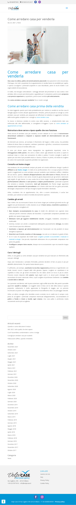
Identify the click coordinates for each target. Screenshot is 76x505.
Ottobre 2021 (12, 350)
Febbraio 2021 (12, 371)
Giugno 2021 (12, 359)
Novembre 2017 (13, 447)
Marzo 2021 (11, 368)
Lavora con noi (45, 474)
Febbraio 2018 (12, 438)
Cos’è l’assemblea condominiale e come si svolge (23, 332)
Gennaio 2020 (12, 401)
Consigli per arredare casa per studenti (20, 336)
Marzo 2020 (11, 395)
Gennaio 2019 (12, 423)
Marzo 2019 (11, 417)
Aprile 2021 (11, 365)
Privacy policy (60, 502)
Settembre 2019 (13, 414)
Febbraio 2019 (12, 420)
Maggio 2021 (12, 362)
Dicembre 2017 (12, 444)
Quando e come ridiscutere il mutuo (19, 326)
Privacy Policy (44, 480)
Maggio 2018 (12, 429)
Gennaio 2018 (12, 441)
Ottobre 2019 (12, 411)
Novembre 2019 (13, 408)
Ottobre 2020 (12, 383)
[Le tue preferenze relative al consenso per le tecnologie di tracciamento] (3, 501)
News (19, 23)
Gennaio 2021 (12, 374)
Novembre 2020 (13, 380)
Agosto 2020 (12, 389)
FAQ (41, 477)
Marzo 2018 (11, 435)
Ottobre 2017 (12, 450)
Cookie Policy (44, 483)
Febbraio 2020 (12, 398)
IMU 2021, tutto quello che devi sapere (20, 329)
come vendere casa (42, 117)
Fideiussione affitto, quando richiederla (20, 339)
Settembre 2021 (13, 353)
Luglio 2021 (11, 356)
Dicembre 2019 (12, 405)
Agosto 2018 (12, 426)
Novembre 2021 (13, 347)
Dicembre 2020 (12, 377)
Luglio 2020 (11, 392)
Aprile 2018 (11, 432)
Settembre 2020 (13, 386)
